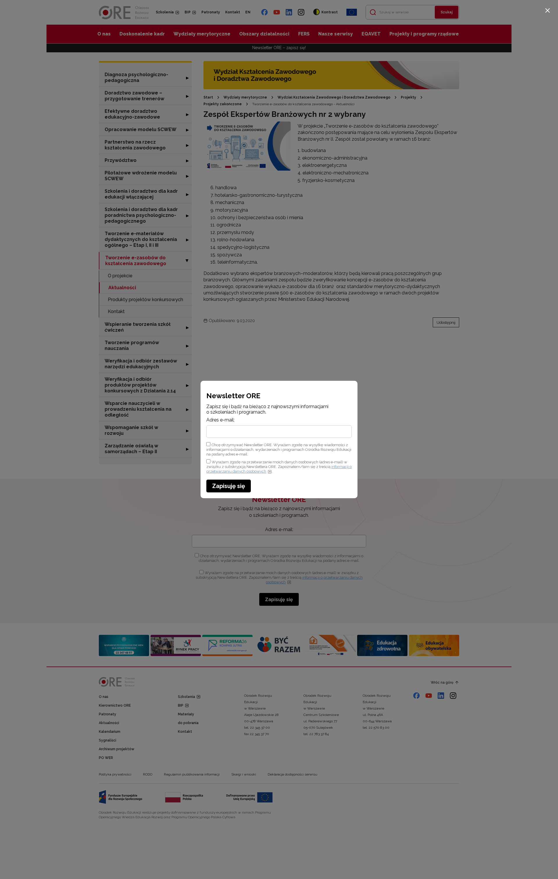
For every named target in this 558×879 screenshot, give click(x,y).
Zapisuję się (228, 486)
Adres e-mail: (220, 420)
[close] (547, 10)
